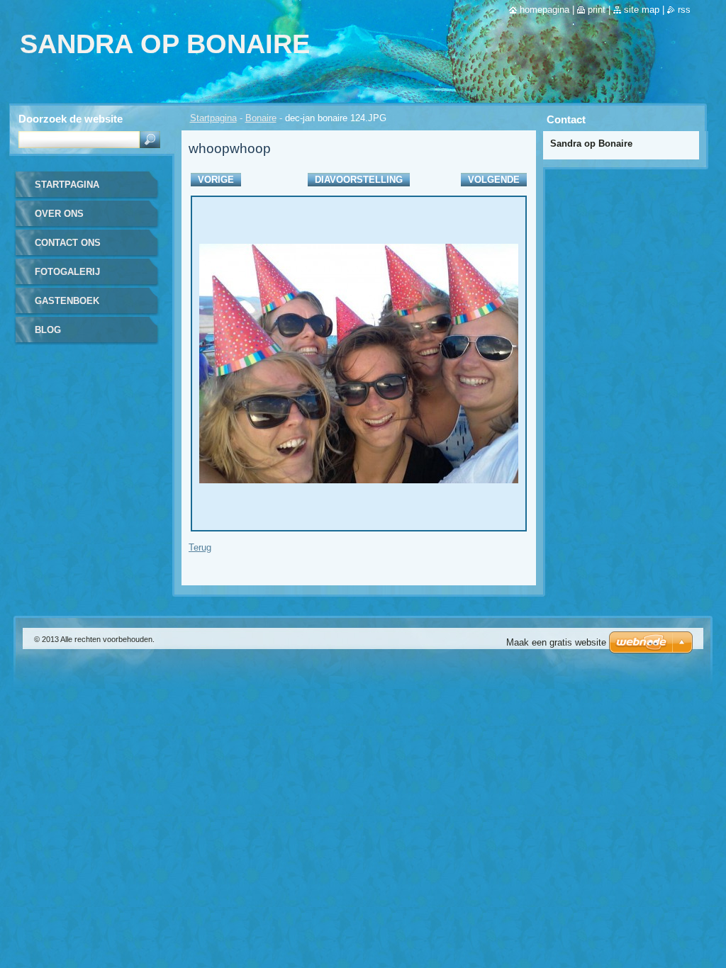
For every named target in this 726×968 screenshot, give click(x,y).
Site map (641, 9)
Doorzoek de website (70, 119)
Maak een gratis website (556, 642)
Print (596, 9)
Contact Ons (68, 242)
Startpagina (213, 118)
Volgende (494, 179)
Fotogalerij (67, 271)
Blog (48, 330)
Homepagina (544, 9)
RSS (684, 9)
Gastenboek (67, 301)
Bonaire (261, 118)
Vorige (216, 179)
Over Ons (59, 213)
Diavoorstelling (359, 179)
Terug (200, 547)
